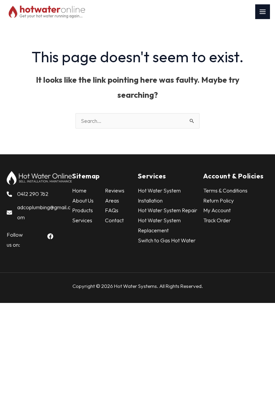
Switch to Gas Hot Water (167, 240)
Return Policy (218, 200)
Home (79, 190)
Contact (114, 220)
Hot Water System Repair (167, 210)
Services (82, 220)
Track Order (217, 220)
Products (82, 210)
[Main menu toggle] (262, 11)
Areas (112, 200)
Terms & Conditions (225, 190)
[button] (50, 236)
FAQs (111, 210)
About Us (83, 200)
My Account (217, 210)
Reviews (114, 190)
